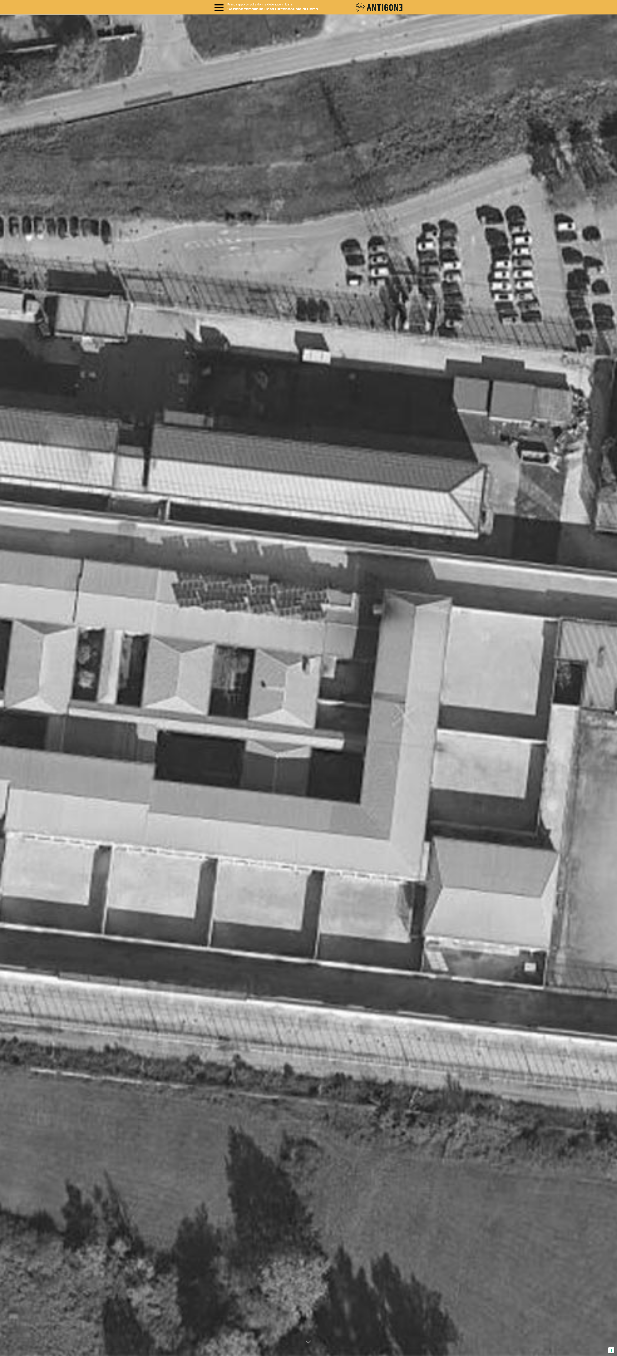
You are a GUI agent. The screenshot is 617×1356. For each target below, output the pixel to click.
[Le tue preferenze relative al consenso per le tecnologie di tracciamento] (611, 1350)
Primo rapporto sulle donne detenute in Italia (259, 4)
